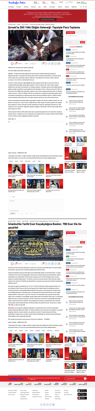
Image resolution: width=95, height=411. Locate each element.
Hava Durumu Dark (12, 390)
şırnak (34, 161)
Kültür (21, 161)
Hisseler (56, 384)
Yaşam (39, 161)
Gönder (12, 213)
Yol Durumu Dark (12, 392)
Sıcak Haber (58, 398)
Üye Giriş (66, 390)
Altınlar (46, 390)
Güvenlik (21, 330)
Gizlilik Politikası (42, 409)
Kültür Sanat (28, 161)
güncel (16, 161)
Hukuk (26, 330)
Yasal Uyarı (63, 409)
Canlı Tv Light (11, 394)
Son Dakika (11, 6)
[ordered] (26, 213)
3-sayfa (10, 330)
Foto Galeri (52, 6)
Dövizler (47, 392)
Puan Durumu (47, 384)
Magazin (18, 24)
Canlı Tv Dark (23, 390)
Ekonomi (33, 6)
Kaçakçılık (38, 330)
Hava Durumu (37, 384)
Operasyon (57, 330)
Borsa (9, 384)
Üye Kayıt (66, 392)
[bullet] (28, 213)
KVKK (51, 409)
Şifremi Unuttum (68, 394)
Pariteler (64, 384)
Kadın (45, 6)
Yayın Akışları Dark (24, 392)
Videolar (60, 6)
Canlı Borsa (35, 390)
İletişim (36, 409)
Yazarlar (67, 6)
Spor (39, 6)
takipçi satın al (23, 398)
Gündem (26, 6)
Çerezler (48, 409)
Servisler (19, 6)
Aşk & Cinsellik (25, 24)
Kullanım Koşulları (57, 409)
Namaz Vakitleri (18, 384)
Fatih (16, 330)
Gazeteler (74, 6)
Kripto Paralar (83, 384)
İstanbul (31, 330)
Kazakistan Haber (12, 24)
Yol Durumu (73, 384)
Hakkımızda (31, 409)
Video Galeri (58, 392)
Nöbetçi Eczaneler (24, 394)
